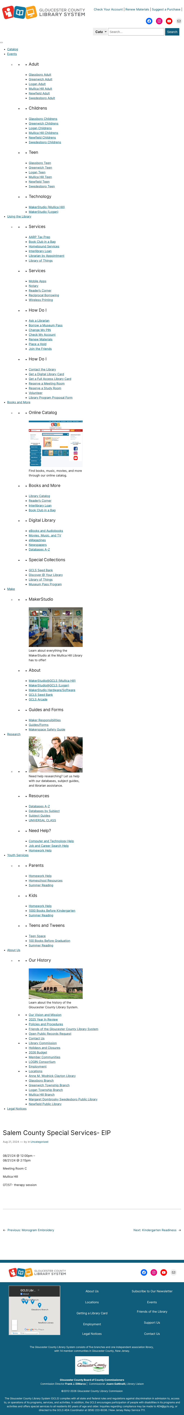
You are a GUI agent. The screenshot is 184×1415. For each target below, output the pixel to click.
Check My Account (42, 334)
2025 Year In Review (43, 1019)
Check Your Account (108, 9)
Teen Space (37, 936)
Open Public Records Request (50, 1033)
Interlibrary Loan (40, 251)
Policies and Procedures (46, 1024)
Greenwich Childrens (43, 123)
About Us (13, 950)
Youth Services (18, 855)
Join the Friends (40, 349)
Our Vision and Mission (45, 1015)
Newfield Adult (39, 93)
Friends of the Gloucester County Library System (63, 1029)
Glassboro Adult (40, 74)
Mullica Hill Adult (40, 88)
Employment (38, 1066)
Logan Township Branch (46, 1090)
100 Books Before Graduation (49, 940)
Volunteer (35, 393)
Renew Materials (137, 9)
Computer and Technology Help (51, 841)
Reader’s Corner (40, 290)
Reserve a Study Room (45, 388)
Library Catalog (39, 496)
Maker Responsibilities (45, 720)
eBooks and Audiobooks (46, 531)
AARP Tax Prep (39, 237)
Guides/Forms (39, 725)
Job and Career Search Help (49, 846)
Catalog (12, 49)
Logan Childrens (40, 128)
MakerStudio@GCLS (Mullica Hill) (52, 680)
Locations (35, 1071)
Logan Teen (37, 172)
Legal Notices (17, 1108)
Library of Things (41, 260)
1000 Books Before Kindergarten (52, 910)
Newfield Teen (39, 181)
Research (13, 734)
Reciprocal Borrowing (44, 295)
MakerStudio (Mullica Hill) (47, 207)
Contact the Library (42, 369)
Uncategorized (39, 1141)
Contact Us (37, 1038)
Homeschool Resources (46, 880)
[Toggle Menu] (1, 42)
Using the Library (19, 216)
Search (172, 32)
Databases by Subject (44, 811)
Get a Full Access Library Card (50, 379)
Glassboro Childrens (43, 119)
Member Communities (44, 1057)
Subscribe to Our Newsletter (152, 1291)
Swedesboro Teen (42, 186)
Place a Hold (37, 344)
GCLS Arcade (38, 699)
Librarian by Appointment (46, 256)
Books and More (18, 402)
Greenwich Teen (40, 167)
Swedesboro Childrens (45, 142)
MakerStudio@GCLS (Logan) (49, 685)
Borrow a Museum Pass (46, 325)
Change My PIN (40, 330)
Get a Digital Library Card (46, 374)
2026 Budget (38, 1052)
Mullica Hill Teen (40, 177)
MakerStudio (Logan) (43, 212)
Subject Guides (39, 815)
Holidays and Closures (44, 1048)
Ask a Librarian (39, 320)
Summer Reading (41, 885)
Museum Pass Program (45, 584)
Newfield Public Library (45, 1104)
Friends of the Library (152, 1311)
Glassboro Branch (41, 1080)
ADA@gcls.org (165, 1406)
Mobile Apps (37, 281)
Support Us (152, 1322)
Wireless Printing (41, 300)
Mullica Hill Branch (42, 1094)
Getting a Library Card (92, 1313)
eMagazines (37, 540)
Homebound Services (44, 246)
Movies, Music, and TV (45, 535)
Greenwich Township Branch (49, 1085)
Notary (33, 286)
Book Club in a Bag (42, 241)
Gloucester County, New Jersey (110, 1350)
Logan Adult (37, 84)
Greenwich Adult (40, 79)
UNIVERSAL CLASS (42, 820)
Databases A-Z (39, 549)
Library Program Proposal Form (51, 397)
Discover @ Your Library (46, 575)
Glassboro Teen (40, 163)
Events (12, 54)
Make (11, 589)
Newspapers (38, 545)
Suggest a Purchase (166, 9)
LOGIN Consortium (42, 1062)
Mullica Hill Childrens (43, 133)
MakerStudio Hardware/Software (52, 690)
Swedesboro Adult (42, 98)
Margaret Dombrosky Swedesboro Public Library (63, 1099)
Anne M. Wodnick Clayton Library (52, 1076)
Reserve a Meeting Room (47, 383)
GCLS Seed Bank (41, 570)
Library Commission (43, 1043)
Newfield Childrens (42, 137)
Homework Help (40, 850)
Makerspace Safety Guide (47, 729)
